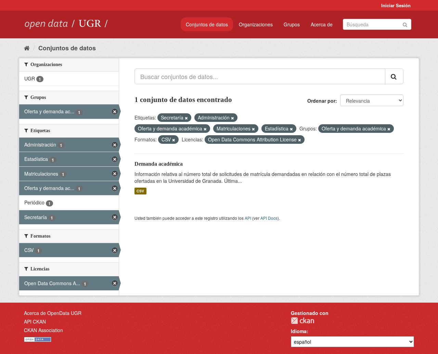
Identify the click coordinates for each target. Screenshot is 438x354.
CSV (140, 190)
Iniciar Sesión (396, 5)
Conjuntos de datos (207, 24)
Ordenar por (321, 100)
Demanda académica (158, 164)
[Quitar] (186, 118)
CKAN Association (43, 330)
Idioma (299, 331)
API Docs (269, 218)
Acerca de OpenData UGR (52, 312)
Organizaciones (256, 24)
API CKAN (35, 321)
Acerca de (322, 24)
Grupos (292, 24)
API (248, 218)
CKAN (302, 320)
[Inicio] (27, 47)
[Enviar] (405, 24)
